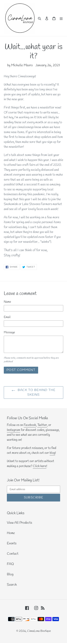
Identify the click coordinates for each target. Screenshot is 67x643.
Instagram (13, 430)
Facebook (30, 425)
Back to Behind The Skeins (36, 392)
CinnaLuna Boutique (39, 631)
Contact (12, 553)
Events (11, 543)
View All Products (19, 522)
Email (7, 317)
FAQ (10, 564)
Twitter (42, 425)
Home (11, 533)
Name (7, 302)
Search (12, 584)
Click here (39, 466)
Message (9, 332)
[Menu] (61, 18)
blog (52, 453)
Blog (10, 574)
